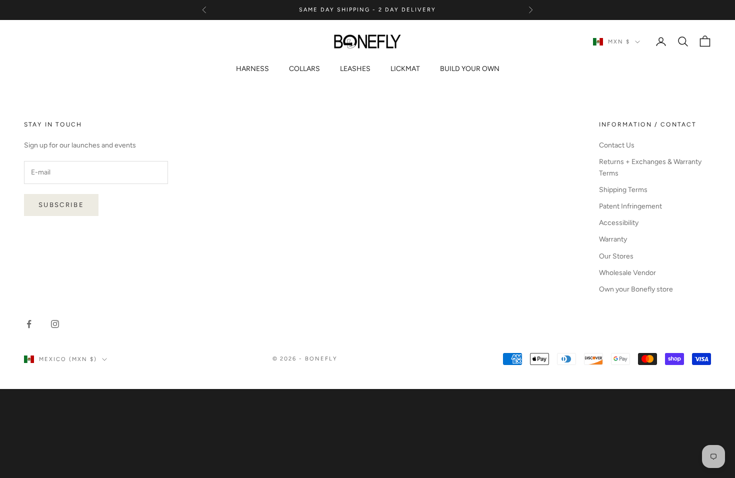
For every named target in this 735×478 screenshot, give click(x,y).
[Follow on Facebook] (29, 324)
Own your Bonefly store (636, 289)
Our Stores (616, 256)
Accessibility (618, 222)
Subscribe (61, 204)
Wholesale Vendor (627, 272)
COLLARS (304, 68)
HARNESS (252, 68)
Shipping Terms (623, 190)
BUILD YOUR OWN (470, 68)
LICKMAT (405, 68)
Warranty (613, 239)
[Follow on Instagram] (55, 324)
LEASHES (355, 68)
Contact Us (616, 145)
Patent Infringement (630, 206)
